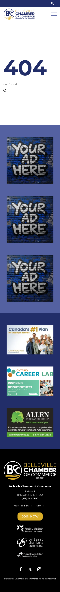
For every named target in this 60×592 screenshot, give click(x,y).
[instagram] (39, 569)
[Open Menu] (54, 14)
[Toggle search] (52, 3)
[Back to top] (52, 584)
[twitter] (30, 569)
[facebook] (20, 569)
